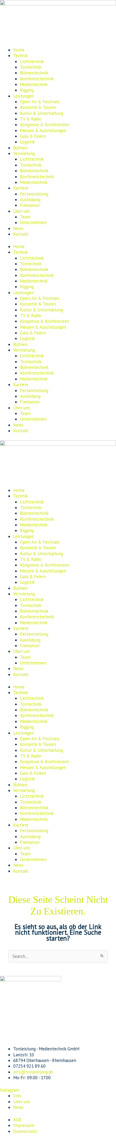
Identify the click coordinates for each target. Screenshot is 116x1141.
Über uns (21, 211)
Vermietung (24, 153)
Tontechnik (30, 67)
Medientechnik (33, 84)
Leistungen (23, 96)
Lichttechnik (32, 61)
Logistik (27, 142)
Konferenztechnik (37, 79)
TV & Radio (31, 119)
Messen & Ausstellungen (43, 130)
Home (19, 50)
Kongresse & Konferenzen (44, 125)
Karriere (20, 188)
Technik (20, 56)
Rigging (27, 90)
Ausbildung (30, 200)
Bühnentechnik (34, 73)
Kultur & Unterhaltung (41, 113)
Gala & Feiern (33, 136)
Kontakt (21, 234)
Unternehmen (33, 222)
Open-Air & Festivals (40, 102)
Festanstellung (34, 194)
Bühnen (20, 148)
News (18, 228)
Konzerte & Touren (38, 107)
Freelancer (30, 205)
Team (25, 217)
